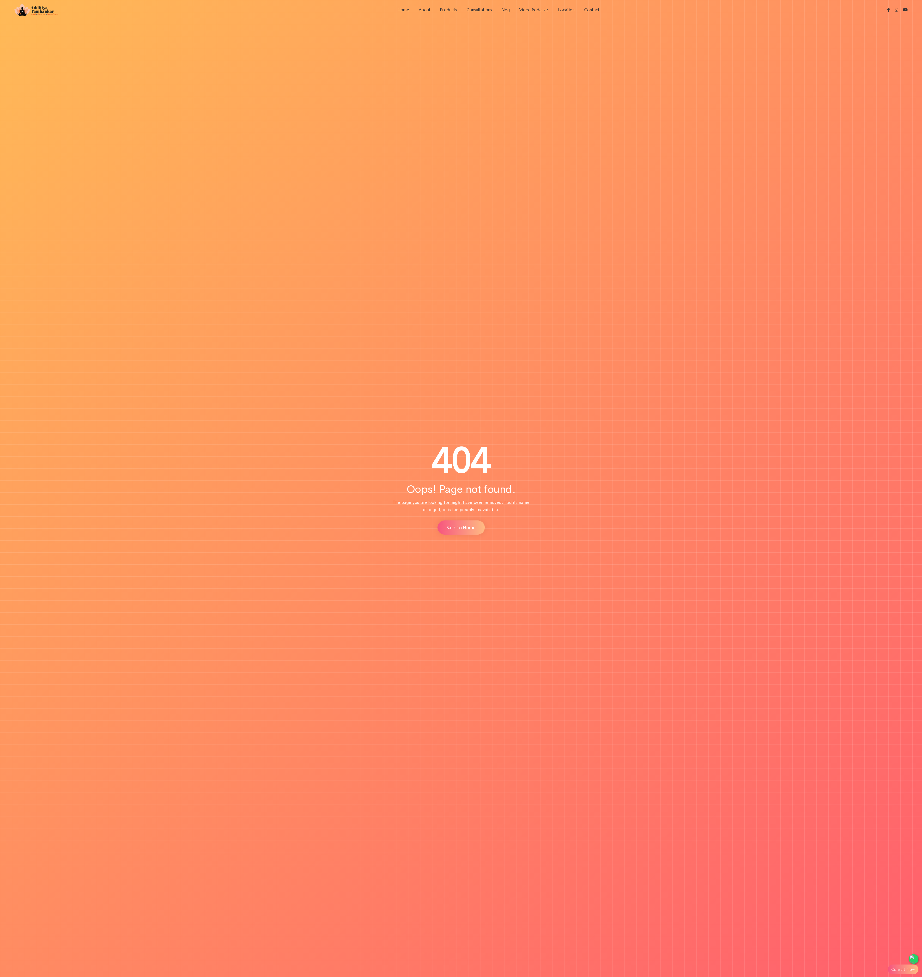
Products (448, 9)
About (425, 9)
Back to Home (461, 527)
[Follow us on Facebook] (888, 10)
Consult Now (903, 969)
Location (566, 9)
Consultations (479, 9)
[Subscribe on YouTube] (903, 10)
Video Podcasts (534, 9)
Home (403, 9)
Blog (506, 9)
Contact (592, 9)
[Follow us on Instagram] (894, 10)
